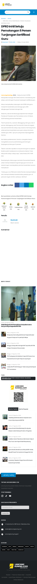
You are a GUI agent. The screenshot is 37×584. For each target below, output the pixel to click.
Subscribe (5, 513)
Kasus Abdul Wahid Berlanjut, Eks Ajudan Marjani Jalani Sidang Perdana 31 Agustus (20, 429)
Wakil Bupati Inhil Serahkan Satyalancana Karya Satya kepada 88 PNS (16, 325)
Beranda (3, 18)
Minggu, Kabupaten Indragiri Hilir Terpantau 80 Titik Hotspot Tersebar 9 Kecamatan (21, 347)
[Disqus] (18, 256)
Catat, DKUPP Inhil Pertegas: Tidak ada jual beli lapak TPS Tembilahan (21, 368)
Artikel (9, 18)
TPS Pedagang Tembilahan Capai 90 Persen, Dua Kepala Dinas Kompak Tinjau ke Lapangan (21, 357)
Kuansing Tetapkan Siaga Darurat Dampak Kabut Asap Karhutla (20, 461)
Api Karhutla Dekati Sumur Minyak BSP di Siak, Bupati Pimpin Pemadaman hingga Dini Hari (21, 451)
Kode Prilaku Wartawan (15, 577)
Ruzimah (5, 42)
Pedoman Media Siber (18, 575)
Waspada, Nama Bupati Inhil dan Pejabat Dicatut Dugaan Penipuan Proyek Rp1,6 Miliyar (20, 336)
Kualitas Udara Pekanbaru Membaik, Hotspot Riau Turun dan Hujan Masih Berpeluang (21, 440)
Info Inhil (12, 42)
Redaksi (8, 575)
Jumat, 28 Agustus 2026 (7, 322)
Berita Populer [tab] (23, 409)
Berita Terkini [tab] (13, 409)
